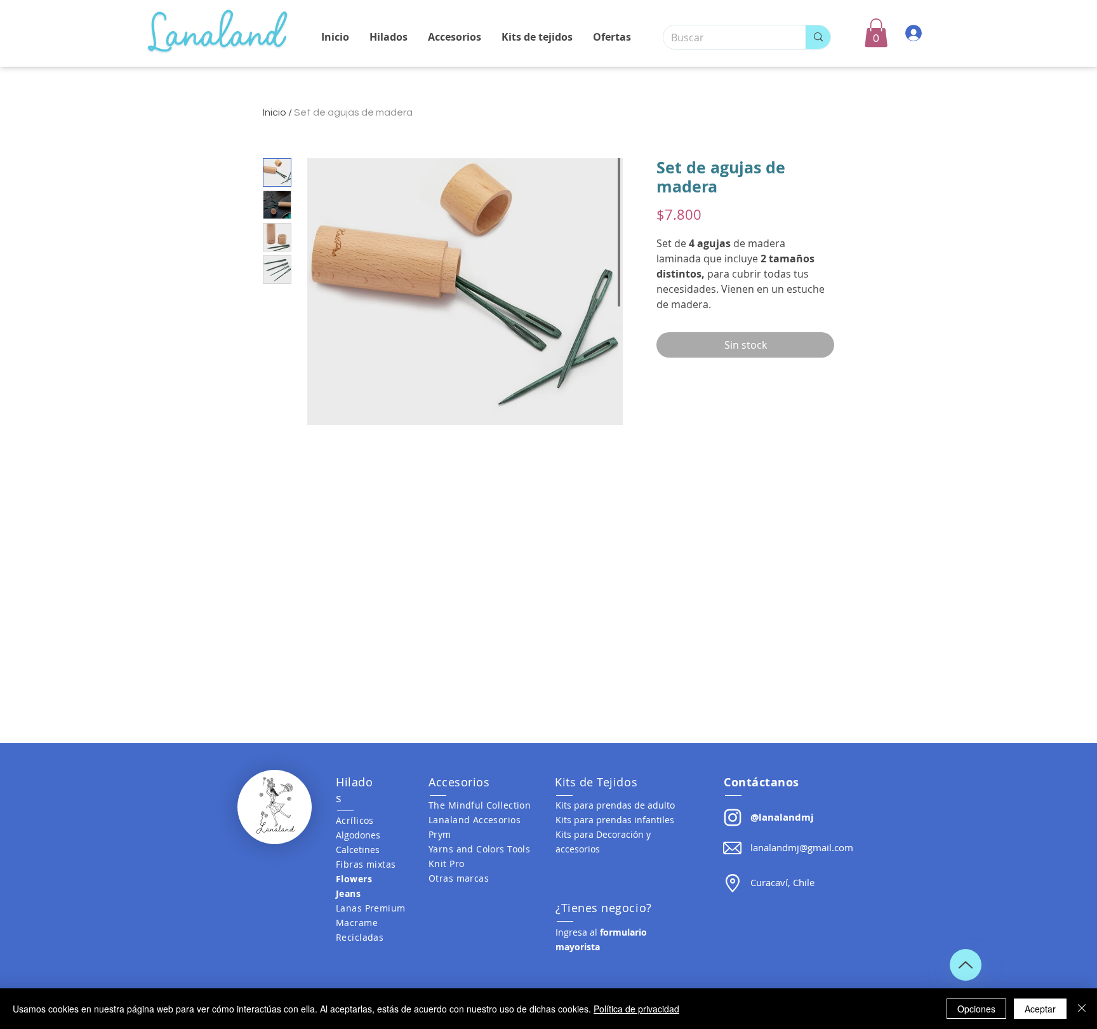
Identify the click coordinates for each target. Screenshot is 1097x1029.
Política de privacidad (636, 1008)
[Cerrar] (1081, 1009)
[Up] (965, 965)
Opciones (976, 1008)
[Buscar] (818, 37)
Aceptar (1040, 1008)
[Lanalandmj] (732, 817)
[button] (876, 32)
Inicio (274, 112)
